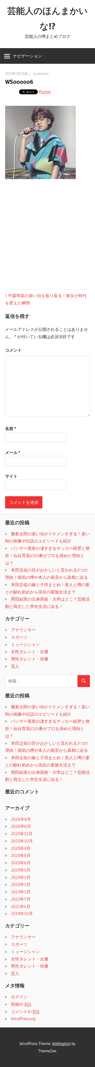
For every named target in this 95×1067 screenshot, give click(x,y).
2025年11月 (22, 833)
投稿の (21, 1004)
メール (12, 452)
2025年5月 (20, 870)
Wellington (61, 1043)
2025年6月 (21, 862)
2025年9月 (20, 848)
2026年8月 (21, 819)
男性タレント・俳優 (29, 658)
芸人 (15, 666)
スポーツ (19, 637)
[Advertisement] (47, 235)
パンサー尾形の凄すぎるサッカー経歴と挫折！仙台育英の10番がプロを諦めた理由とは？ (47, 555)
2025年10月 (22, 840)
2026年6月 (21, 826)
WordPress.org (23, 1018)
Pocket (45, 91)
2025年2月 (20, 877)
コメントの (25, 1011)
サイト (11, 476)
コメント (13, 350)
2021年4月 (20, 906)
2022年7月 (20, 899)
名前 (10, 428)
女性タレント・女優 (29, 651)
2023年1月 (20, 891)
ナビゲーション (27, 55)
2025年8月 (21, 855)
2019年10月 (22, 913)
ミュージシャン (25, 644)
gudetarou (41, 73)
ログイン (19, 996)
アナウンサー (23, 629)
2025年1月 (20, 884)
